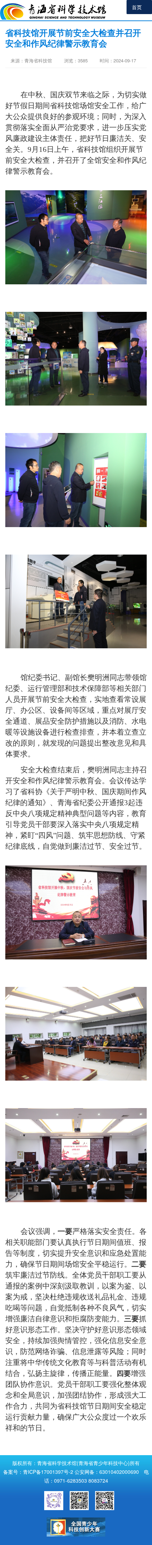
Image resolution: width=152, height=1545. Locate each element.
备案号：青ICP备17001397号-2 (38, 1471)
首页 (137, 7)
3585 (83, 60)
